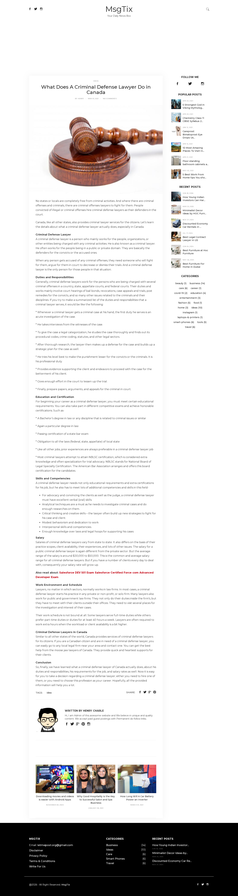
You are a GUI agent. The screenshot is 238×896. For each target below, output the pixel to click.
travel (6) (190, 327)
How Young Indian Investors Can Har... (194, 199)
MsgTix (119, 9)
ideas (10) (196, 307)
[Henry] (96, 149)
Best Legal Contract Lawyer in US (194, 239)
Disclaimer (36, 850)
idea (49, 692)
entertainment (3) (190, 297)
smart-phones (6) (184, 322)
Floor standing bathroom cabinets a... (196, 163)
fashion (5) (184, 302)
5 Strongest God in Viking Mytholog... (193, 106)
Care (109, 854)
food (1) (198, 302)
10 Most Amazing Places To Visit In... (193, 149)
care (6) (183, 288)
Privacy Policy (38, 855)
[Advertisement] (119, 51)
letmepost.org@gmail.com (55, 845)
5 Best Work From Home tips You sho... (194, 176)
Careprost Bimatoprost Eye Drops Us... (192, 134)
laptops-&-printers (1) (190, 317)
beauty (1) (180, 283)
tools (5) (201, 322)
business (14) (197, 283)
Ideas (96, 81)
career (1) (196, 288)
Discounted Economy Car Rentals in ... (195, 225)
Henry (81, 99)
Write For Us (37, 866)
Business (112, 845)
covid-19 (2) (180, 293)
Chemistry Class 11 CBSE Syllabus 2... (193, 120)
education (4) (198, 293)
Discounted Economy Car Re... (172, 861)
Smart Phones (115, 858)
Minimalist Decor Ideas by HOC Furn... (194, 212)
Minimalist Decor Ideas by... (170, 853)
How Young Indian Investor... (170, 845)
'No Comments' (109, 99)
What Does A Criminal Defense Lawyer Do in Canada (96, 89)
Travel (110, 863)
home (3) (183, 307)
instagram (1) (190, 312)
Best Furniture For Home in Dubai (193, 265)
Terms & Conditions (42, 861)
